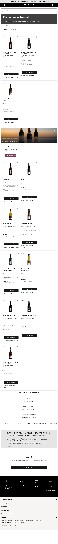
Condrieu (31, 226)
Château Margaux (29, 395)
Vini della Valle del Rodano (30, 453)
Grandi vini (11, 453)
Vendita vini (4, 453)
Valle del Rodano (6, 55)
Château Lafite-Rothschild (29, 406)
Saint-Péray (13, 55)
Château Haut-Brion (29, 401)
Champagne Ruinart (29, 411)
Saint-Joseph (32, 55)
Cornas (30, 181)
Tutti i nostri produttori (7, 520)
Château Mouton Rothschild (29, 409)
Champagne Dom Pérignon (29, 414)
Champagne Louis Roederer (29, 417)
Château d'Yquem (29, 404)
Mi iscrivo (29, 467)
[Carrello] (56, 5)
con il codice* (26, 1)
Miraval (29, 398)
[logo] (29, 5)
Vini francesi (18, 453)
